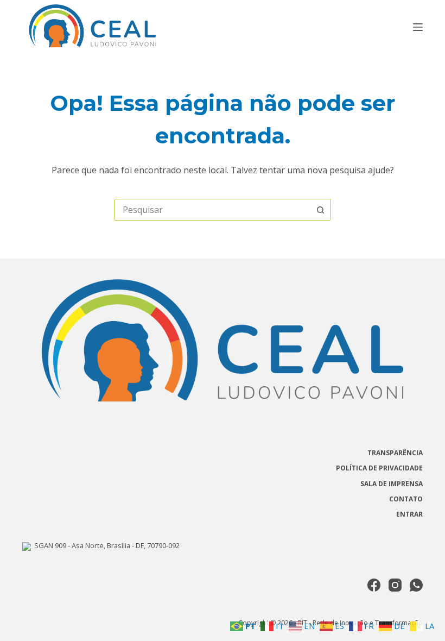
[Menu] (418, 27)
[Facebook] (373, 585)
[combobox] (212, 210)
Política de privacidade (379, 468)
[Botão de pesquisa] (320, 209)
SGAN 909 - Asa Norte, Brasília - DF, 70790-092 (105, 545)
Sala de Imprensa (391, 484)
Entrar (409, 514)
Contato (406, 499)
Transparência (395, 453)
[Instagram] (395, 585)
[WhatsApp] (416, 585)
